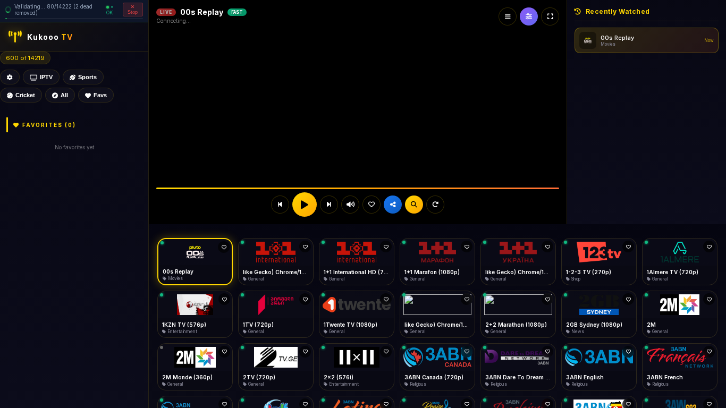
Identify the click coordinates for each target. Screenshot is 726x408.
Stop (133, 12)
